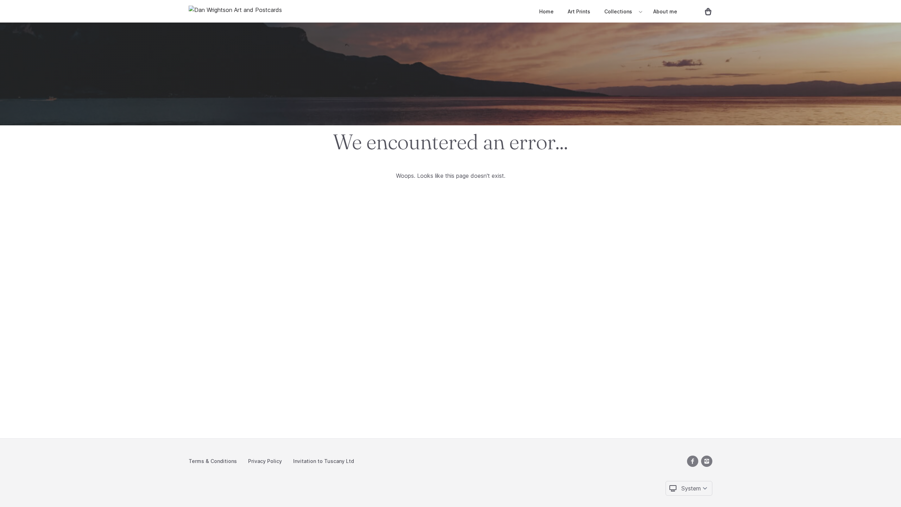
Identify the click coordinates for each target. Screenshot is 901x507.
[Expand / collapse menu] (639, 11)
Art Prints (579, 11)
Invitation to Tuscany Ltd (323, 461)
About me (665, 11)
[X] (692, 461)
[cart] (705, 11)
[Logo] (235, 11)
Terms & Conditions (213, 461)
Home (546, 11)
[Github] (706, 461)
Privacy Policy (265, 461)
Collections (618, 11)
